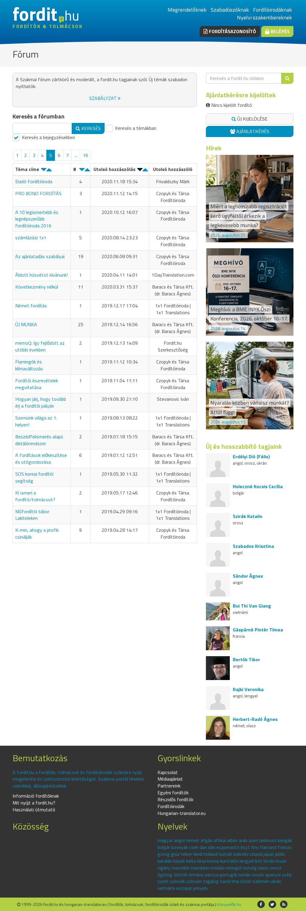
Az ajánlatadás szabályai (40, 256)
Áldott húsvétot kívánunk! (41, 274)
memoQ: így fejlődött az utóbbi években (40, 346)
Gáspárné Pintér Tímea (258, 629)
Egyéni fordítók (173, 792)
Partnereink (168, 785)
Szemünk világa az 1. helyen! (36, 421)
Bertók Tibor (246, 659)
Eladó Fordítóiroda (33, 181)
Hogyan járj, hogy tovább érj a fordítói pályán (40, 402)
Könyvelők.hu (229, 904)
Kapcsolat (167, 772)
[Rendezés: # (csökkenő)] (82, 171)
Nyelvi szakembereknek (264, 17)
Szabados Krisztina (253, 546)
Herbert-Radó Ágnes (255, 719)
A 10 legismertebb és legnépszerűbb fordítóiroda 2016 (36, 219)
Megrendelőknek (187, 10)
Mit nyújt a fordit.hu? (34, 802)
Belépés (279, 31)
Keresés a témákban (135, 128)
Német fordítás (31, 305)
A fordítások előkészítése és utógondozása (41, 458)
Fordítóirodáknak (272, 10)
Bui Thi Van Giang (252, 605)
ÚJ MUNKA (26, 324)
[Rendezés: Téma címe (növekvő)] (49, 171)
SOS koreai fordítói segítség (34, 477)
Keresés (90, 128)
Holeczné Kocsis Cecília (258, 486)
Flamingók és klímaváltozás (29, 365)
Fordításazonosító (232, 31)
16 (85, 155)
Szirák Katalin (247, 516)
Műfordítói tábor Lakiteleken (32, 515)
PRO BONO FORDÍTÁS (38, 193)
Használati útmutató (34, 809)
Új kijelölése (251, 118)
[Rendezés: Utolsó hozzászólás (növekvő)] (145, 171)
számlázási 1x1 (30, 237)
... (75, 155)
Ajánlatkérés (252, 131)
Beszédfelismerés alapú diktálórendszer (39, 440)
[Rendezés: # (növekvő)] (87, 171)
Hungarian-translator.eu (181, 813)
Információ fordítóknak (36, 795)
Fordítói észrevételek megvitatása (36, 384)
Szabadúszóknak (230, 10)
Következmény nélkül (36, 286)
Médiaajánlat (170, 778)
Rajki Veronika (248, 689)
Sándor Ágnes (248, 575)
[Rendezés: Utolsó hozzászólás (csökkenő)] (140, 171)
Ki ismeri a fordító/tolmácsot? (35, 496)
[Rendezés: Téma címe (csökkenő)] (43, 171)
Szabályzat (103, 98)
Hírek (213, 148)
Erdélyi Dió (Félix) (251, 456)
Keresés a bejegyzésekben (48, 137)
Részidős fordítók (175, 799)
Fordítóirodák (170, 806)
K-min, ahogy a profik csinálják (37, 533)
